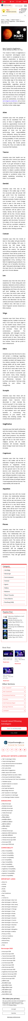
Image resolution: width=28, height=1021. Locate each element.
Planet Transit (15, 20)
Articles (4, 884)
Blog (3, 895)
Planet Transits (9, 595)
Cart (13, 1)
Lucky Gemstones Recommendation (12, 763)
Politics (6, 588)
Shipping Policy (6, 938)
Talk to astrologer (14, 728)
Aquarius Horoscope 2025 (9, 976)
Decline (13, 1013)
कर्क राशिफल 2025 (7, 990)
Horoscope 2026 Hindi (8, 844)
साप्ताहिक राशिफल (6, 819)
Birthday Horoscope (7, 808)
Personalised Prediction (9, 695)
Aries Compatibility (7, 851)
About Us (4, 882)
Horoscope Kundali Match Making (11, 777)
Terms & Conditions (7, 936)
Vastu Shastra (8, 599)
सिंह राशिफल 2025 (6, 992)
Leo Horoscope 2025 (7, 963)
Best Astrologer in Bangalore (9, 929)
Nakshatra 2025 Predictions (9, 833)
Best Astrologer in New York (9, 900)
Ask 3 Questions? (7, 691)
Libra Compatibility (7, 864)
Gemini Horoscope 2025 (8, 958)
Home (2, 20)
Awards (4, 886)
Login (19, 1)
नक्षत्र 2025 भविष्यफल (7, 835)
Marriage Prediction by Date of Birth (11, 775)
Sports (6, 584)
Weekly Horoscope (7, 806)
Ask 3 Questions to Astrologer (10, 795)
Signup (25, 1)
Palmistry (4, 828)
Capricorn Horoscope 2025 (9, 974)
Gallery (4, 891)
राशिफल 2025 (5, 981)
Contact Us (5, 898)
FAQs (3, 945)
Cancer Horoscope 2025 (8, 960)
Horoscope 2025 (6, 951)
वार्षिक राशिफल (6, 826)
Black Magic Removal (8, 790)
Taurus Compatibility (8, 853)
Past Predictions (6, 893)
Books (3, 889)
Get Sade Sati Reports (8, 788)
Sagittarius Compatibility (9, 869)
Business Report (6, 786)
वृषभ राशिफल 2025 (7, 985)
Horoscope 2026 (6, 842)
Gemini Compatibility (8, 855)
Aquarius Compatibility (8, 873)
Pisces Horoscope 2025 (8, 978)
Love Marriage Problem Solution (10, 797)
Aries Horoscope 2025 (8, 954)
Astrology (7, 570)
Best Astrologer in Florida (8, 913)
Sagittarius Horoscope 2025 (9, 972)
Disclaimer (5, 943)
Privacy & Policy (6, 934)
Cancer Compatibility (8, 857)
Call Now (14, 733)
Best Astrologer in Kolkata (9, 931)
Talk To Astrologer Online (9, 759)
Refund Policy (5, 940)
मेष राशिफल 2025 (6, 983)
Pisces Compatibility (7, 875)
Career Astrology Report (8, 761)
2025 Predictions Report (9, 703)
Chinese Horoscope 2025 (9, 837)
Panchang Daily (9, 602)
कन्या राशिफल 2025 (7, 994)
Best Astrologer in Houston (9, 918)
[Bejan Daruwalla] (6, 5)
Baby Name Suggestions (8, 770)
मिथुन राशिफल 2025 (7, 987)
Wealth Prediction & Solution (10, 784)
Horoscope (7, 574)
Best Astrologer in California (9, 902)
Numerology (5, 815)
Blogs (8, 20)
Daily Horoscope (6, 804)
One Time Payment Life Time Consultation (14, 779)
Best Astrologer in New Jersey (10, 904)
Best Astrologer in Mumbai (9, 925)
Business (7, 591)
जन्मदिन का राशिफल (7, 822)
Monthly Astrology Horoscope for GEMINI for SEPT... (16, 627)
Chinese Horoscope (7, 831)
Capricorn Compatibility (8, 871)
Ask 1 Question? (7, 687)
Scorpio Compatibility (8, 866)
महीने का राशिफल (6, 824)
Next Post (6, 648)
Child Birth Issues (6, 781)
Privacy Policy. (13, 1005)
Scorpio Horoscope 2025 (8, 969)
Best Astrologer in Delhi (8, 927)
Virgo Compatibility (7, 862)
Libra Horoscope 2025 (8, 967)
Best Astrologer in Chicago (9, 909)
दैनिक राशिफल (5, 817)
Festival (6, 581)
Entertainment (9, 577)
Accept (13, 1009)
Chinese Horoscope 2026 (9, 840)
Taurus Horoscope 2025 (8, 956)
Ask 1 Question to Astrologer (9, 793)
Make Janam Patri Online (9, 772)
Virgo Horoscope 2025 (8, 965)
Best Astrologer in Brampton (9, 907)
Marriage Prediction (8, 706)
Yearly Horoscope (7, 813)
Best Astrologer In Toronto (9, 920)
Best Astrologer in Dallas (8, 916)
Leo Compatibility (7, 860)
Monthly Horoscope (7, 810)
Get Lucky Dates (6, 768)
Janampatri (6, 710)
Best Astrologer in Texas (8, 911)
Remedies (5, 699)
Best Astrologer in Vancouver (10, 922)
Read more (6, 662)
